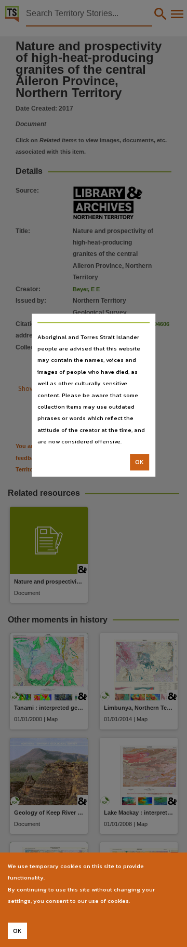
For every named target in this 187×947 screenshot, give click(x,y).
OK (139, 462)
